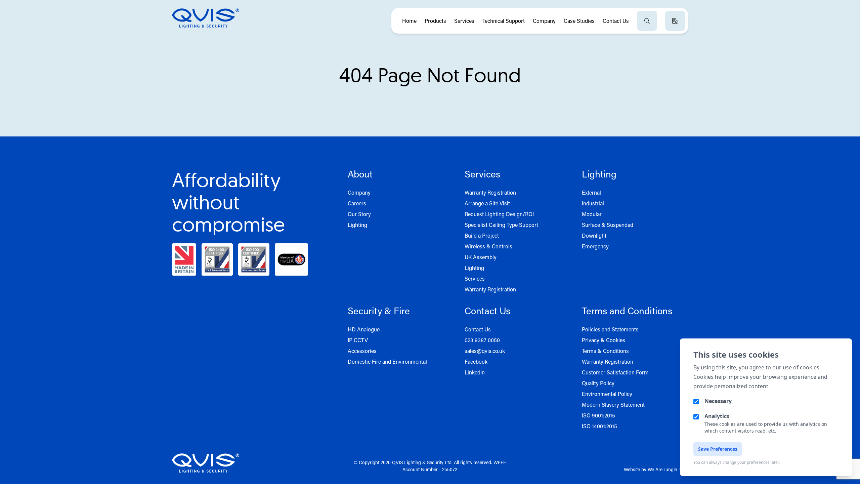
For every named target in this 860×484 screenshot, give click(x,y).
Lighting (357, 224)
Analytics (716, 416)
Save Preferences (717, 449)
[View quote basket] (675, 21)
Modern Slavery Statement (613, 404)
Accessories (362, 350)
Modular (592, 213)
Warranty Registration (490, 192)
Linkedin (475, 372)
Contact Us (616, 20)
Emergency (595, 246)
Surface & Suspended (607, 224)
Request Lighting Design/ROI (499, 213)
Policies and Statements (610, 329)
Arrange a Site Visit (487, 203)
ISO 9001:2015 (598, 415)
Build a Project (482, 235)
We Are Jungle (662, 469)
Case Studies (579, 20)
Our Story (359, 213)
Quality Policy (598, 383)
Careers (357, 203)
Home (409, 20)
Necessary (718, 401)
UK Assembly (481, 256)
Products (435, 20)
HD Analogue (364, 329)
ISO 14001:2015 (599, 426)
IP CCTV (358, 340)
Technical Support (503, 20)
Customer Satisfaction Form (615, 372)
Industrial (593, 203)
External (591, 192)
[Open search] (647, 21)
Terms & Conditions (605, 350)
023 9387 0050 (482, 340)
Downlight (594, 235)
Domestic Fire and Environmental (387, 361)
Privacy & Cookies (603, 340)
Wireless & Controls (488, 246)
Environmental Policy (607, 393)
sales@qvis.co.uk (485, 350)
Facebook (476, 361)
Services (464, 20)
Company (544, 20)
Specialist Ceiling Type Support (501, 224)
